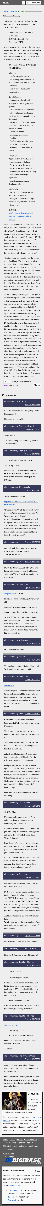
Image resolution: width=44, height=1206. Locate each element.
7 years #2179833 (32, 935)
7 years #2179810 (32, 660)
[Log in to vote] (7, 382)
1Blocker (11, 1197)
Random (21, 1143)
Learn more (15, 1185)
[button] (24, 3)
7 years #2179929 (32, 949)
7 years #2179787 (32, 561)
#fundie (21, 11)
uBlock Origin (14, 1190)
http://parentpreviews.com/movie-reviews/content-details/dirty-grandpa (21, 216)
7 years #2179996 (32, 1059)
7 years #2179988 (32, 965)
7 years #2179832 (32, 877)
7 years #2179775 (32, 490)
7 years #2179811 (32, 679)
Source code (8, 1153)
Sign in (36, 1117)
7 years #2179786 (32, 542)
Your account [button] (33, 3)
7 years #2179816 (32, 806)
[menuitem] (33, 3)
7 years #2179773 (32, 429)
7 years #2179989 (32, 1019)
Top (28, 1143)
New (34, 1143)
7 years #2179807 (32, 643)
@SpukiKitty (9, 593)
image (9, 1048)
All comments (31, 1139)
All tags (20, 1139)
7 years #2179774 (32, 454)
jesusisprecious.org (11, 15)
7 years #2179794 (32, 587)
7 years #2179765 (32, 404)
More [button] (36, 385)
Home (5, 1139)
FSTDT (6, 2)
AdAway (11, 1200)
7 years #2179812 (32, 713)
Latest (12, 1139)
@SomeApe (9, 685)
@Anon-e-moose (11, 1025)
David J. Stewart (10, 11)
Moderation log (9, 1143)
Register (6, 1120)
